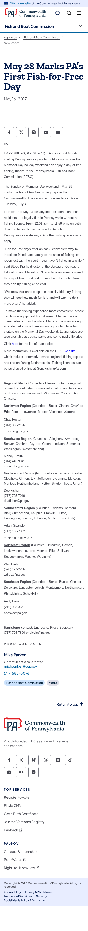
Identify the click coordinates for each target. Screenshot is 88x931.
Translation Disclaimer (18, 896)
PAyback (11, 830)
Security (41, 896)
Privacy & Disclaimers (39, 892)
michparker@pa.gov (20, 666)
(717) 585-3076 (16, 673)
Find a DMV (12, 805)
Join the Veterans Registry (24, 822)
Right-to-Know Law (19, 868)
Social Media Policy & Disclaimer (25, 900)
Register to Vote (17, 797)
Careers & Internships (21, 851)
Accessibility (12, 892)
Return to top (67, 704)
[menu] (79, 13)
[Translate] (57, 13)
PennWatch (13, 859)
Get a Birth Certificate (21, 814)
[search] (69, 13)
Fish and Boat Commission (29, 26)
